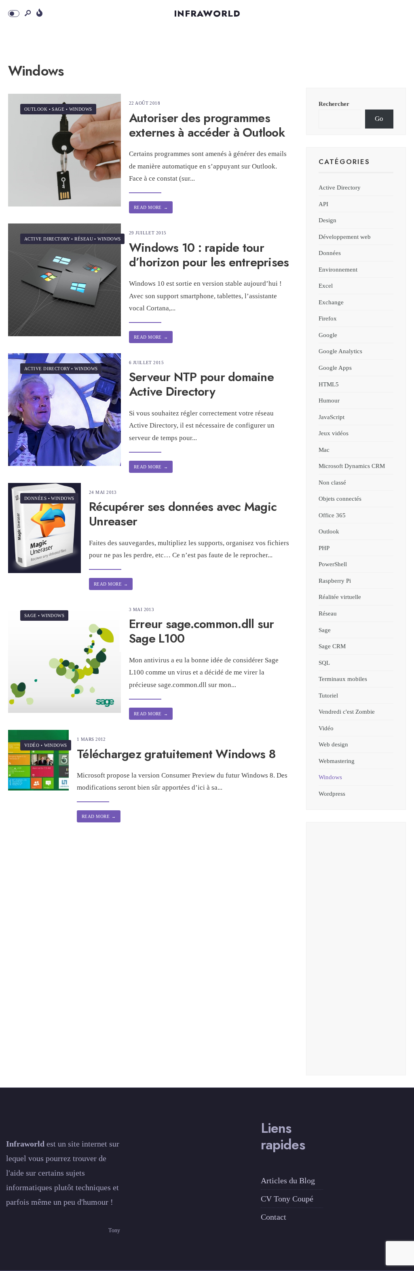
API (323, 203)
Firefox (328, 318)
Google (328, 334)
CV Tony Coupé (287, 1198)
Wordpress (332, 793)
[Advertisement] (356, 954)
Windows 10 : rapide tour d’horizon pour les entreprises (209, 255)
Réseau (83, 238)
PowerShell (333, 564)
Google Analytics (340, 351)
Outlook (35, 109)
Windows (80, 109)
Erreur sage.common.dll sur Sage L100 (201, 631)
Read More (151, 207)
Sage (58, 109)
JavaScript (331, 416)
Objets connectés (340, 498)
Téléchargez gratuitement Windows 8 (176, 754)
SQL (324, 662)
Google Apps (335, 367)
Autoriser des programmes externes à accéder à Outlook (207, 125)
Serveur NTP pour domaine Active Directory (201, 384)
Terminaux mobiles (343, 678)
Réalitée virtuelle (340, 596)
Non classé (332, 482)
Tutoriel (328, 695)
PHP (324, 547)
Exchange (331, 302)
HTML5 (329, 384)
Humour (329, 400)
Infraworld (207, 13)
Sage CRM (332, 646)
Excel (326, 285)
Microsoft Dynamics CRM (352, 465)
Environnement (338, 269)
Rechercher (334, 103)
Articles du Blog (288, 1180)
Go (379, 118)
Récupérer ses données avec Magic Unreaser (183, 514)
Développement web (345, 236)
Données (35, 498)
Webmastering (337, 760)
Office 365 (332, 515)
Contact (273, 1216)
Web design (333, 744)
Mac (324, 449)
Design (327, 220)
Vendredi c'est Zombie (347, 711)
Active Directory (47, 238)
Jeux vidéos (334, 433)
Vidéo (31, 745)
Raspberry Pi (335, 580)
